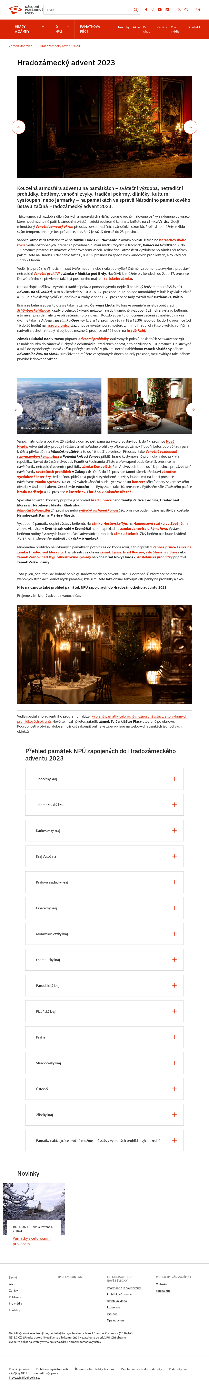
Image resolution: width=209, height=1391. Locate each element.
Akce (136, 27)
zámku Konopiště (96, 466)
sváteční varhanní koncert (99, 510)
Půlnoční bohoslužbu (33, 510)
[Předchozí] (16, 410)
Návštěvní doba (117, 1301)
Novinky (124, 27)
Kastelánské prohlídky (154, 557)
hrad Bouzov (133, 552)
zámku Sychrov (47, 481)
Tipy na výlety (116, 1320)
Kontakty (14, 1310)
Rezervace (113, 1307)
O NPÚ (59, 29)
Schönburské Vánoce (33, 310)
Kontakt (194, 27)
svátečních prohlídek (54, 471)
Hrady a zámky (22, 29)
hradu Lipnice (58, 325)
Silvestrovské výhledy (74, 557)
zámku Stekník (126, 533)
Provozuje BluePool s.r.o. (24, 1377)
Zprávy (13, 1290)
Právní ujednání (19, 1369)
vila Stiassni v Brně (161, 552)
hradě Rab (135, 330)
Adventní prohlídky (93, 338)
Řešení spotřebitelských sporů (95, 1369)
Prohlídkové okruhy (119, 1294)
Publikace (15, 1297)
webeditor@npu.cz (46, 1373)
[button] (19, 127)
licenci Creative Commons (101, 1333)
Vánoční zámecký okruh (54, 226)
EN (198, 9)
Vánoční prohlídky (47, 273)
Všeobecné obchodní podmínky (141, 1369)
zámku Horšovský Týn (109, 523)
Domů (13, 1277)
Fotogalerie (163, 1291)
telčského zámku (118, 278)
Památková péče (90, 29)
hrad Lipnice (101, 500)
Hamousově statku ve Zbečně (158, 523)
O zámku (161, 1284)
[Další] (193, 410)
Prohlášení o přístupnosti (52, 1369)
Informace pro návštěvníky (124, 1288)
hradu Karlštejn (30, 491)
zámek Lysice (110, 552)
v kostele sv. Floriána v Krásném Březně (99, 491)
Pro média (15, 1303)
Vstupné (112, 1314)
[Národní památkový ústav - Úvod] (26, 9)
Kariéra (162, 27)
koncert (139, 481)
